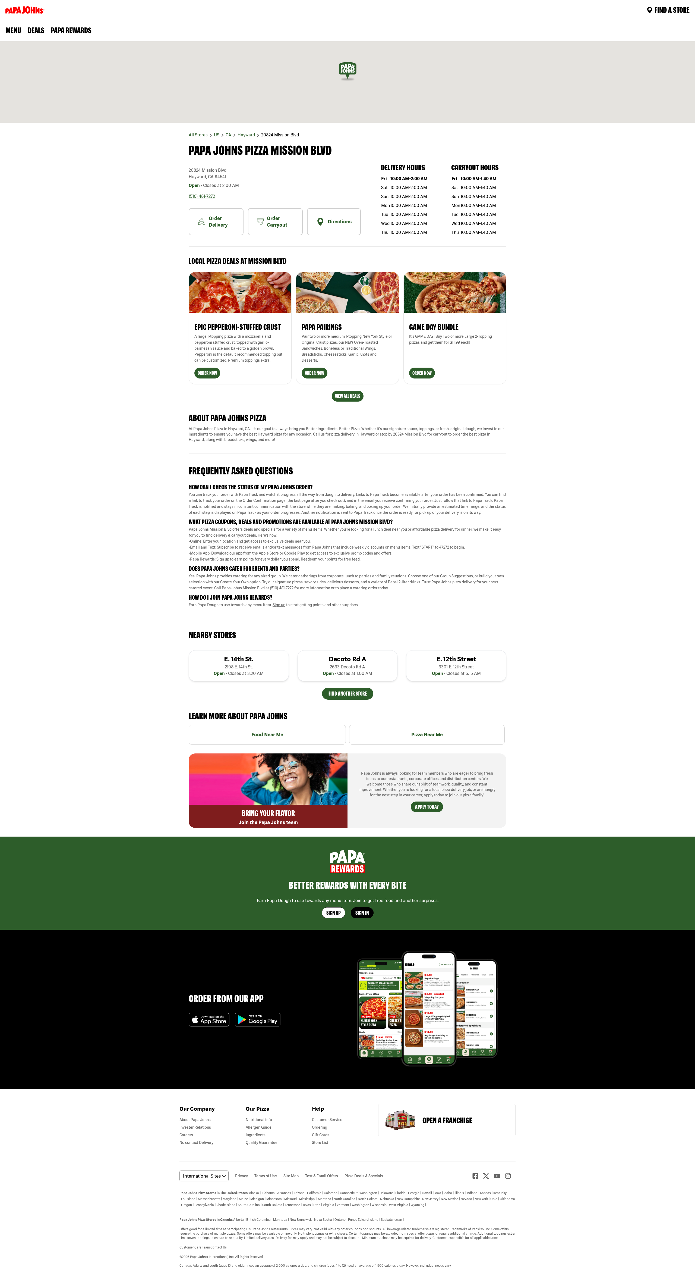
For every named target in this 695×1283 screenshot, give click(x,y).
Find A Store (672, 9)
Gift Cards (320, 1135)
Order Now (207, 373)
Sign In (362, 913)
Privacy (241, 1176)
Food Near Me (267, 734)
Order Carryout (277, 221)
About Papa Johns (195, 1120)
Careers (186, 1135)
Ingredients (256, 1135)
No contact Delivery (196, 1142)
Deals (36, 30)
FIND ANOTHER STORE (347, 693)
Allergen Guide (258, 1127)
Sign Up (333, 913)
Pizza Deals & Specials (364, 1176)
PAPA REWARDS (71, 30)
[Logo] (26, 10)
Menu (13, 30)
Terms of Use (265, 1176)
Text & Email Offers (321, 1176)
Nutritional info (259, 1120)
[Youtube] (499, 1176)
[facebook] (477, 1176)
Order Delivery (218, 221)
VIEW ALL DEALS (347, 396)
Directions (340, 221)
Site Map (291, 1176)
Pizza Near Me (427, 734)
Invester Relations (195, 1127)
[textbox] (347, 503)
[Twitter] (488, 1176)
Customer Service (327, 1120)
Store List (320, 1142)
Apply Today (427, 807)
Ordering (319, 1127)
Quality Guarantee (261, 1142)
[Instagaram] (510, 1176)
